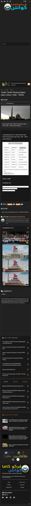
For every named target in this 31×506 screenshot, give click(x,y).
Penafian (9, 484)
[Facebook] (10, 1)
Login (9, 482)
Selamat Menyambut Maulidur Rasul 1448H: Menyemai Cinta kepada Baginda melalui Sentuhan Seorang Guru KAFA (18, 82)
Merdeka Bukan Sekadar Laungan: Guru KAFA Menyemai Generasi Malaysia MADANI (18, 429)
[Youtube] (4, 1)
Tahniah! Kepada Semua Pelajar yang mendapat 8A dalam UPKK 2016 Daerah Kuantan (15, 240)
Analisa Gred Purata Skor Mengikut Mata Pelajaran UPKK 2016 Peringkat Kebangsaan (15, 253)
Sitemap (22, 487)
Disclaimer (22, 484)
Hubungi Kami (9, 487)
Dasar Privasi (22, 482)
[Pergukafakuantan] (1, 1)
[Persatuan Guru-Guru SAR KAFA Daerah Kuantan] (15, 9)
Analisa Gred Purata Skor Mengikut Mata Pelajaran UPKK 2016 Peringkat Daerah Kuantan (15, 267)
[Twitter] (7, 1)
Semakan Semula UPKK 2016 (12, 282)
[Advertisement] (14, 26)
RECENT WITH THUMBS (11, 415)
